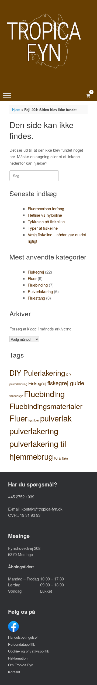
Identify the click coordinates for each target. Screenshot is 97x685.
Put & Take (61, 458)
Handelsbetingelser (23, 637)
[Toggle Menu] (7, 95)
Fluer (32, 278)
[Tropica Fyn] (44, 41)
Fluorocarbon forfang (46, 208)
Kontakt (14, 671)
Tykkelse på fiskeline (46, 221)
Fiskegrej (36, 272)
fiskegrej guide (65, 383)
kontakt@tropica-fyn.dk (42, 509)
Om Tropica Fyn (20, 664)
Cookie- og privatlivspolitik (28, 651)
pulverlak (56, 418)
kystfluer (34, 420)
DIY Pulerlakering (37, 372)
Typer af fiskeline (43, 228)
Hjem (16, 109)
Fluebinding (38, 285)
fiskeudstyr (16, 396)
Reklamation (17, 658)
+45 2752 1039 (21, 496)
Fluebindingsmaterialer (45, 406)
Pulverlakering (40, 291)
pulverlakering (33, 430)
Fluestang (36, 298)
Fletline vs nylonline (45, 215)
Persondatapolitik (21, 644)
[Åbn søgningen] (80, 95)
